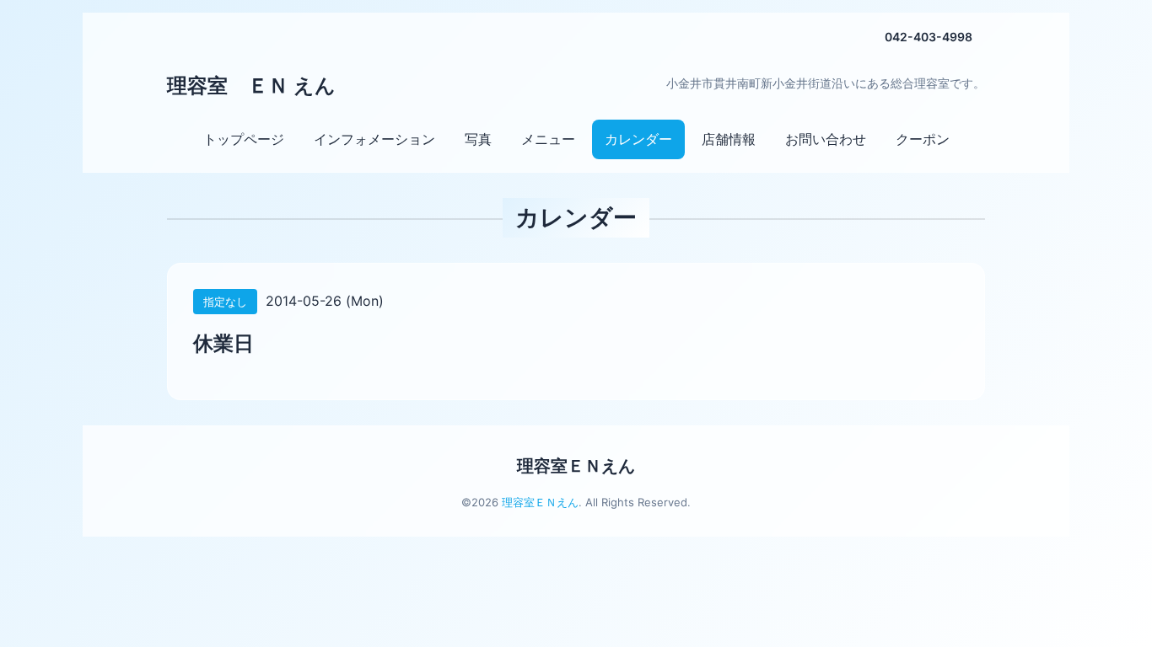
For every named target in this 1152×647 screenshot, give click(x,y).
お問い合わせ (825, 139)
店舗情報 (729, 139)
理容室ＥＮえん (576, 466)
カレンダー (638, 139)
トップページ (243, 139)
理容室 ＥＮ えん (251, 85)
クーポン (923, 139)
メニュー (548, 139)
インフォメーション (374, 139)
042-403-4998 (928, 36)
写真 (478, 139)
